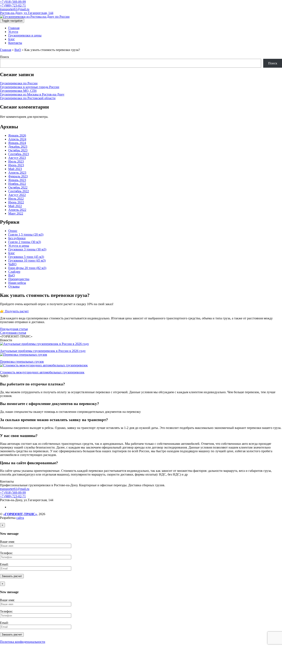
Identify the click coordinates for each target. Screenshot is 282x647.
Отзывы (14, 286)
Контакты (15, 43)
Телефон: (6, 553)
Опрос (12, 231)
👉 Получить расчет (14, 311)
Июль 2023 (16, 161)
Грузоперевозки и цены (24, 35)
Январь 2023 (17, 180)
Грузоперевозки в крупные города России (29, 87)
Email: (4, 564)
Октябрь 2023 (17, 150)
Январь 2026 (17, 135)
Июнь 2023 (16, 165)
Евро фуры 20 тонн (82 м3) (27, 268)
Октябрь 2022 (17, 187)
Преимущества (18, 279)
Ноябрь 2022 (17, 183)
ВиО (17, 50)
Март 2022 (15, 213)
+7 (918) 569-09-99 (13, 2)
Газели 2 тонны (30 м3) (24, 242)
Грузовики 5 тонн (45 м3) (26, 257)
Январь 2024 (17, 143)
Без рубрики (17, 238)
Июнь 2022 (16, 202)
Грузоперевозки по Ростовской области (28, 98)
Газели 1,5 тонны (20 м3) (25, 234)
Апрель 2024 (17, 139)
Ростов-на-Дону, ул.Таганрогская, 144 (26, 13)
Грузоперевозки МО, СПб (18, 90)
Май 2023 (15, 169)
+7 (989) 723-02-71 (13, 5)
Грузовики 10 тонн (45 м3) (27, 260)
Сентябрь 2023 (18, 154)
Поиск (4, 57)
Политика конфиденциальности (22, 641)
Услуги (13, 31)
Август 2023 (17, 157)
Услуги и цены (18, 245)
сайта (20, 517)
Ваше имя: (7, 541)
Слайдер (14, 271)
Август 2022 (17, 195)
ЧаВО (12, 264)
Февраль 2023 (18, 176)
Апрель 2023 (17, 172)
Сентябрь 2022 (18, 191)
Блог (11, 39)
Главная (13, 28)
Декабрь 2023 (17, 146)
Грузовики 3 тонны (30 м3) (27, 249)
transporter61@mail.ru (14, 9)
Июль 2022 (16, 198)
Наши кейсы (17, 283)
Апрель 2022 (17, 209)
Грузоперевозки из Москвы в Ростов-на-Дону (32, 94)
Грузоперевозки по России (19, 83)
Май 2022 (15, 206)
